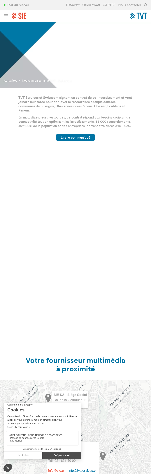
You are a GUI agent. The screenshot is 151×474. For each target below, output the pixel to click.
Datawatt (73, 5)
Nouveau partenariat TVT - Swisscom (47, 80)
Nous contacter (129, 5)
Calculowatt (91, 5)
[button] (103, 456)
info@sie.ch (57, 470)
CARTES (109, 5)
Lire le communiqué (75, 137)
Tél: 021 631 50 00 (62, 460)
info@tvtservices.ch (83, 470)
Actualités (10, 80)
